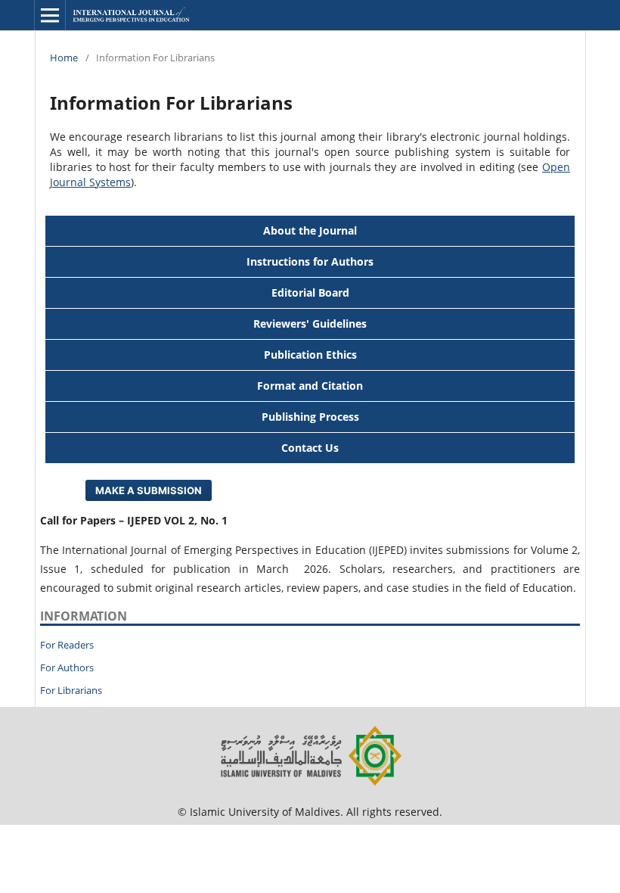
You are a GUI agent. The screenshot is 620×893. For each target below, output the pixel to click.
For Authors (67, 667)
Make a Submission (148, 490)
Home (64, 57)
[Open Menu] (50, 15)
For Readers (67, 645)
